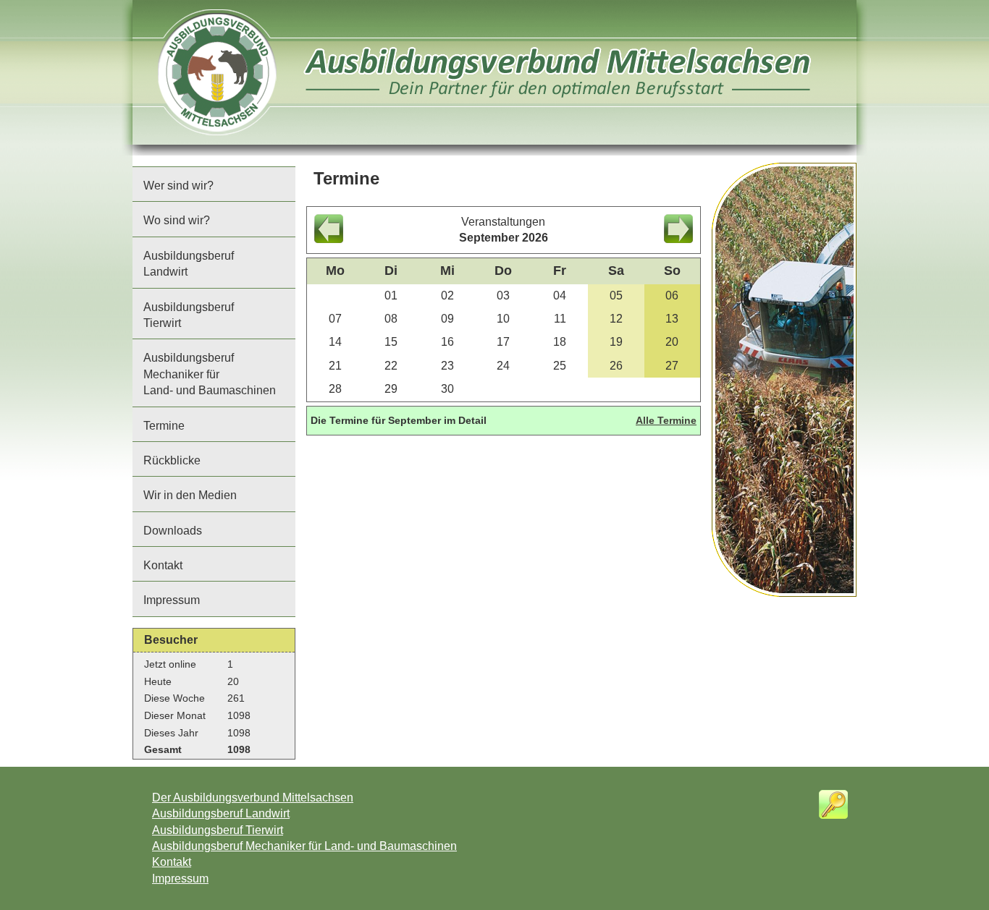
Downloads (172, 530)
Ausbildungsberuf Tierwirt (217, 830)
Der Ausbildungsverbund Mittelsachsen (252, 797)
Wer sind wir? (178, 185)
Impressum (171, 600)
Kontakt (162, 565)
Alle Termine (666, 420)
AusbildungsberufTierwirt (188, 315)
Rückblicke (172, 460)
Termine (164, 426)
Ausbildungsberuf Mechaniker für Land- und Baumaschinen (304, 846)
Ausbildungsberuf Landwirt (221, 813)
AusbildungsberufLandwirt (188, 264)
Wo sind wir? (176, 220)
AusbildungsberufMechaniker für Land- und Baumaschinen (209, 374)
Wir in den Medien (190, 495)
